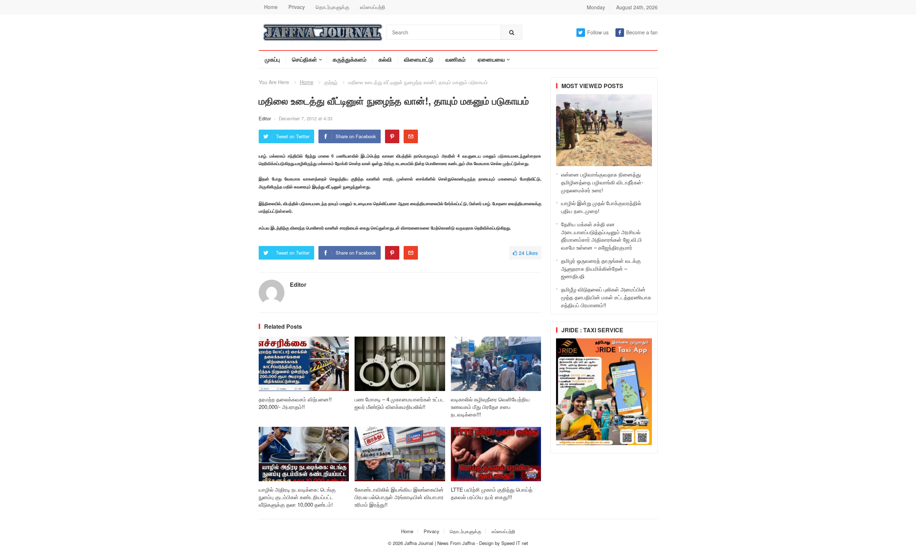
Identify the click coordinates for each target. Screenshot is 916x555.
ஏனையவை (491, 59)
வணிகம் (455, 59)
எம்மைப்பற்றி (372, 6)
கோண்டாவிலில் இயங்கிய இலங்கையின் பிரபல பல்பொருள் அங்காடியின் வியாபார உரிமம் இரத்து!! (399, 497)
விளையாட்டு (418, 59)
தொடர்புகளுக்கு (332, 6)
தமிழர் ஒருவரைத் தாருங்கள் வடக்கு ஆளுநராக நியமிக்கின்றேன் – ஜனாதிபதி (601, 268)
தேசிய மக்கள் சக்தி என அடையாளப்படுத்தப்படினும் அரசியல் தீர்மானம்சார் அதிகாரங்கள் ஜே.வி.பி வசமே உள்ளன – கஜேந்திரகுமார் (601, 235)
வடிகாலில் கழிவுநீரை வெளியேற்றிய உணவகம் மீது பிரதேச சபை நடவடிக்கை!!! (490, 406)
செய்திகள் (304, 59)
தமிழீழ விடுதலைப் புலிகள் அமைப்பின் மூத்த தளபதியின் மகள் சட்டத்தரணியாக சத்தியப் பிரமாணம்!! (606, 297)
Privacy (296, 6)
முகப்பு (272, 59)
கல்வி (385, 59)
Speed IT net (514, 543)
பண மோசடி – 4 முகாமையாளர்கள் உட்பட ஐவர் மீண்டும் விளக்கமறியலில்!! (399, 402)
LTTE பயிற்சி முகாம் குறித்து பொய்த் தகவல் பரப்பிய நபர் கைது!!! (491, 493)
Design (487, 543)
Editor (265, 118)
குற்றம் (330, 82)
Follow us (598, 32)
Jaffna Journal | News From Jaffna (439, 543)
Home (271, 6)
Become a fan (642, 32)
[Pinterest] (392, 136)
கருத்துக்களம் (349, 59)
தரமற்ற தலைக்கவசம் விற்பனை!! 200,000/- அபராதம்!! (295, 402)
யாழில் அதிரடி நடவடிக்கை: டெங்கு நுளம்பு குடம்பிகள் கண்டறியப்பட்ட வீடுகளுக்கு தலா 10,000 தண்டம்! (297, 497)
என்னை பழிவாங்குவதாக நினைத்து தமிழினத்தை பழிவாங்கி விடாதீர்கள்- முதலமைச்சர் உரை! (602, 182)
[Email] (411, 136)
